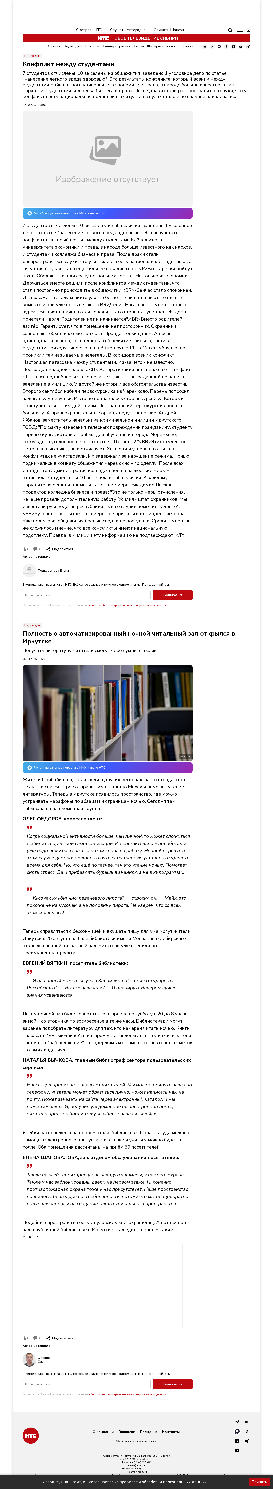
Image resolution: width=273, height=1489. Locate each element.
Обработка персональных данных (136, 1441)
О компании (103, 1432)
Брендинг (148, 1432)
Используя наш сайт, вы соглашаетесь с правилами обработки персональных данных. (124, 1482)
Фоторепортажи (161, 46)
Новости (92, 46)
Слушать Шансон (169, 29)
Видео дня (73, 46)
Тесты (138, 46)
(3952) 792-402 (142, 1462)
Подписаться (172, 595)
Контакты (171, 1432)
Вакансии (127, 1432)
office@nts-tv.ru (145, 1459)
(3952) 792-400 (142, 1468)
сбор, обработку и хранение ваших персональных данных (127, 605)
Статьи (54, 46)
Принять (259, 1481)
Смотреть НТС (89, 29)
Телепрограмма (116, 46)
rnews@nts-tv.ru (136, 1465)
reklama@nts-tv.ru (136, 1471)
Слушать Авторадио (128, 29)
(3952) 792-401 (127, 1459)
